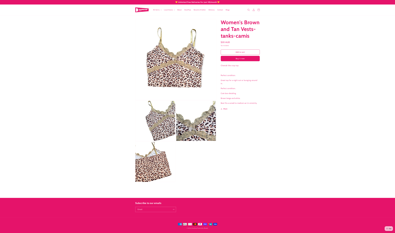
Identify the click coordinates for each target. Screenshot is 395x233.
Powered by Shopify (202, 228)
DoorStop (194, 228)
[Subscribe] (173, 209)
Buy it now (240, 59)
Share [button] (225, 109)
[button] (157, 9)
